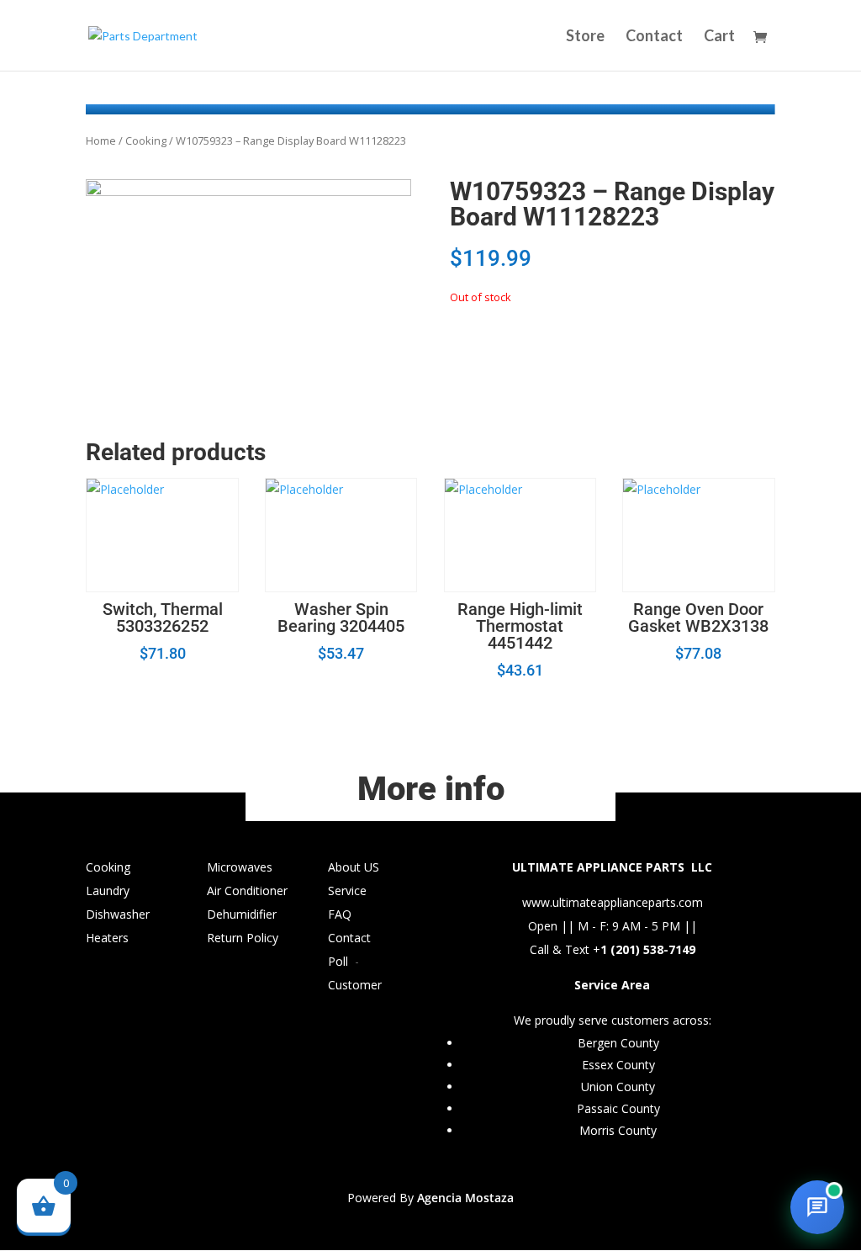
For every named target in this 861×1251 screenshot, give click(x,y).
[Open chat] (817, 1207)
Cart (719, 37)
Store (585, 37)
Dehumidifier (242, 914)
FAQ (339, 914)
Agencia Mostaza (465, 1198)
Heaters (107, 938)
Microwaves (239, 867)
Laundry (107, 890)
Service (347, 890)
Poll (338, 961)
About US (353, 867)
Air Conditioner (247, 890)
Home (101, 140)
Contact (654, 37)
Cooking (145, 140)
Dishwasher (118, 914)
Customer (355, 985)
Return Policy (242, 938)
